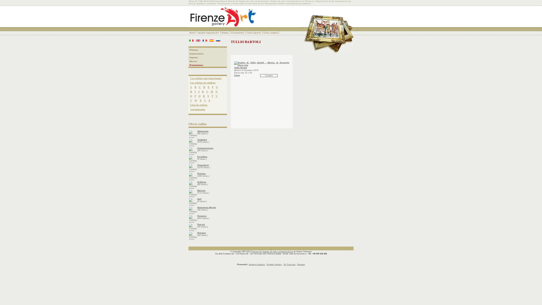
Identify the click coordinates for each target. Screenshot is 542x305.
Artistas (225, 33)
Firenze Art (256, 251)
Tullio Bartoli (240, 68)
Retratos (201, 233)
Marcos (193, 61)
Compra (269, 75)
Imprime (193, 57)
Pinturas (193, 50)
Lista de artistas (198, 105)
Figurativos (203, 165)
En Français (290, 264)
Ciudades (202, 140)
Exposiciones (196, 54)
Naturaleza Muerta (206, 207)
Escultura (202, 156)
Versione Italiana (257, 264)
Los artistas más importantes (206, 78)
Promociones (196, 65)
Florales (201, 173)
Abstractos (203, 131)
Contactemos (238, 33)
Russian (301, 264)
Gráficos (201, 182)
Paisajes (201, 216)
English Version (274, 264)
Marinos (201, 190)
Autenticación (197, 109)
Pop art (201, 224)
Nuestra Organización (209, 33)
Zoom (237, 75)
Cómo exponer (254, 33)
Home (192, 33)
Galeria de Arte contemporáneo (277, 251)
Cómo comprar (271, 33)
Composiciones (205, 148)
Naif (199, 199)
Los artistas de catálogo (203, 83)
